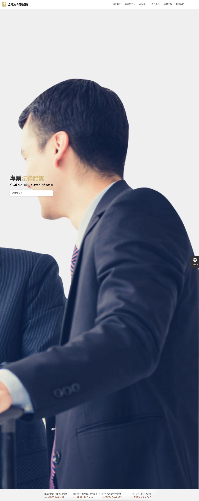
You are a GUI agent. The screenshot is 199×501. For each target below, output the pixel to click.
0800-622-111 (56, 496)
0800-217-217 (85, 496)
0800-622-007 (113, 496)
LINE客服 (195, 264)
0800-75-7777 (142, 496)
